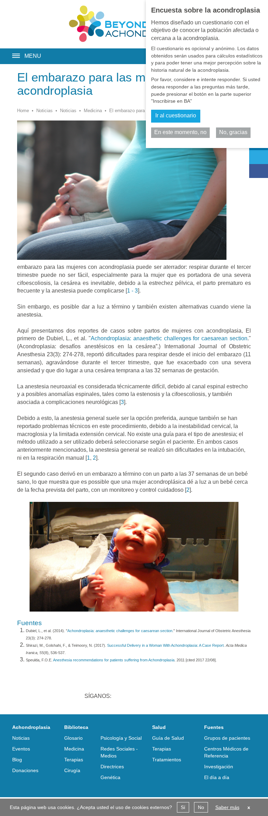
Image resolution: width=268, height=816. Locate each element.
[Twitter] (258, 157)
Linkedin (122, 697)
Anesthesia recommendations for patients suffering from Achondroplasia (113, 660)
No (201, 807)
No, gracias (233, 132)
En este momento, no (180, 132)
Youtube (177, 697)
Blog (17, 759)
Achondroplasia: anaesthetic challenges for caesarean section (169, 338)
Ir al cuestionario (175, 115)
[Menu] (13, 53)
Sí (183, 807)
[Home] (134, 23)
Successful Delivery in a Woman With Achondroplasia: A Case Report (165, 645)
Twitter (141, 697)
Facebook (159, 697)
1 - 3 (132, 291)
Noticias (44, 110)
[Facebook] (258, 171)
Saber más (227, 807)
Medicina (93, 110)
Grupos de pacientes (227, 738)
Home (23, 110)
